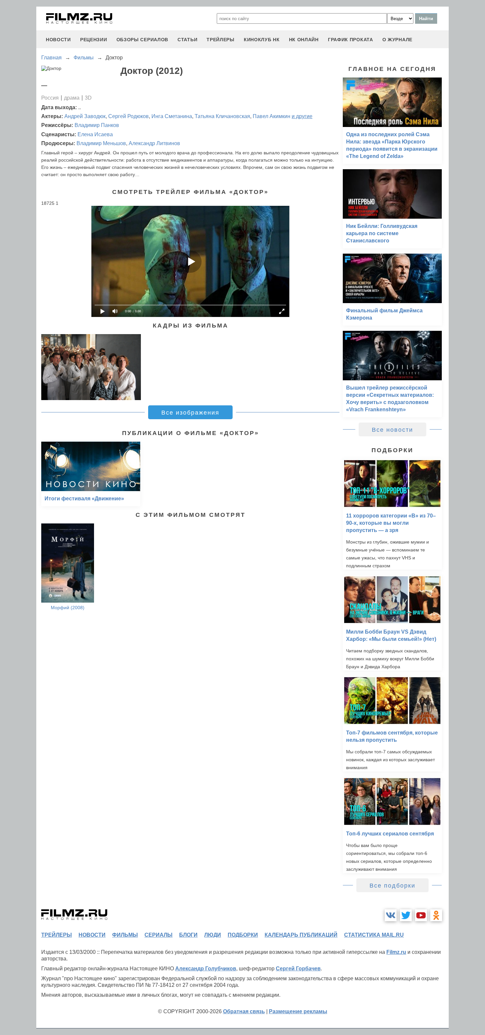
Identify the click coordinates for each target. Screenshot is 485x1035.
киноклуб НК (262, 39)
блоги (188, 935)
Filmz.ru (396, 952)
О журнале (397, 39)
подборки (243, 935)
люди (212, 935)
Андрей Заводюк (85, 116)
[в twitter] (406, 915)
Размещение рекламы (298, 1011)
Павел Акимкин (271, 116)
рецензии (93, 39)
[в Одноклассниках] (436, 915)
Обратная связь (244, 1011)
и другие (302, 116)
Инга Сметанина (171, 116)
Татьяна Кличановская (222, 116)
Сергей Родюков (128, 116)
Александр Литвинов (154, 143)
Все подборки (392, 885)
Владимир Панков (97, 125)
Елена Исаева (95, 134)
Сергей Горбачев (298, 968)
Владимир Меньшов (101, 143)
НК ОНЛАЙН (304, 39)
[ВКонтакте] (391, 915)
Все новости (392, 429)
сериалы (159, 935)
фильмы (125, 935)
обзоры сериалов (142, 39)
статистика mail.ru (374, 935)
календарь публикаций (301, 935)
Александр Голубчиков (205, 968)
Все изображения (190, 412)
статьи (187, 39)
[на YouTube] (421, 915)
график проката (350, 39)
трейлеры (221, 39)
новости (58, 39)
